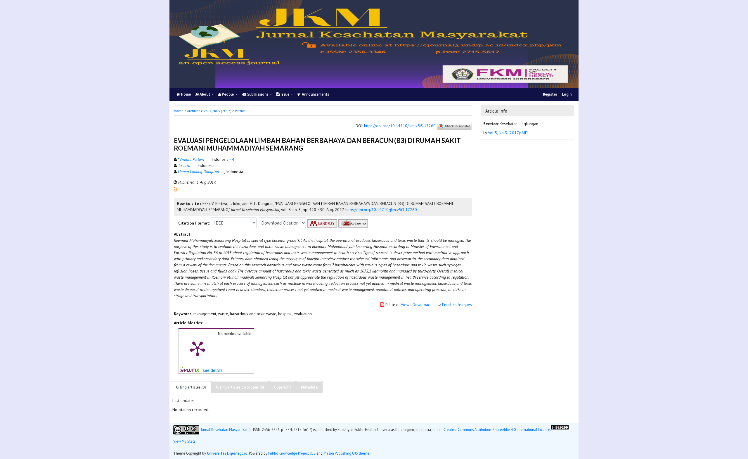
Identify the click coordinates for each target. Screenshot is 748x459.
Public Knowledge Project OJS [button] (292, 453)
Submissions (257, 94)
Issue (285, 94)
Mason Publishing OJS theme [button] (346, 453)
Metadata (309, 387)
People (228, 94)
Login (567, 94)
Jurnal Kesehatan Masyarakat (224, 429)
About (205, 94)
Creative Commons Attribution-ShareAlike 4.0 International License (497, 429)
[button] (175, 188)
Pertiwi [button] (240, 110)
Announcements (315, 94)
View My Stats (184, 441)
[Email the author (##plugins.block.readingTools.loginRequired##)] (232, 159)
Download (421, 304)
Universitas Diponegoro (227, 453)
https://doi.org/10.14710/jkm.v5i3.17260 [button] (381, 209)
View (405, 304)
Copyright (282, 387)
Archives (193, 110)
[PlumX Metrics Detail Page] (197, 348)
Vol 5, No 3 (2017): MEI (508, 132)
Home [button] (178, 110)
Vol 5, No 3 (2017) (217, 110)
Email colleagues (457, 304)
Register (550, 94)
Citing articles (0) (191, 387)
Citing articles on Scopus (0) (240, 387)
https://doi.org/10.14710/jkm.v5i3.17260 (400, 126)
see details (213, 370)
